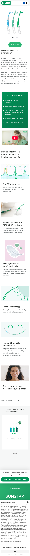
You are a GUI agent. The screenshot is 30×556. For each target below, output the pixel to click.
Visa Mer (14, 443)
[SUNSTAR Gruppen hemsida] (15, 496)
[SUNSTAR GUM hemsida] (6, 3)
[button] (12, 37)
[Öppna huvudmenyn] (27, 3)
